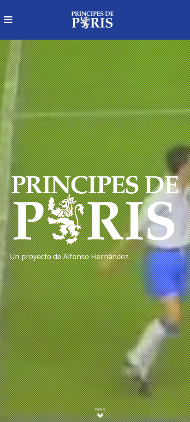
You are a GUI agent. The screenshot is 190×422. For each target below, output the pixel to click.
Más (100, 409)
